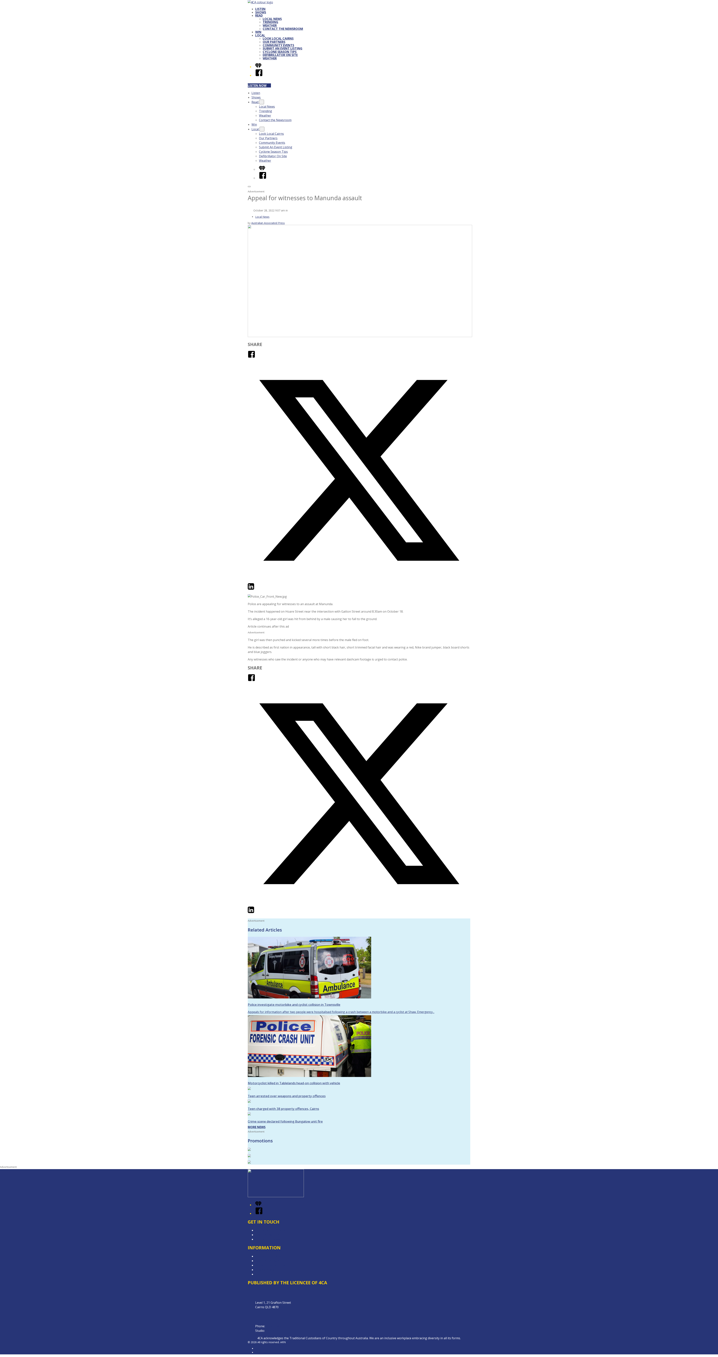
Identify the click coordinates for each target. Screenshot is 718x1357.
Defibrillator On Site (280, 55)
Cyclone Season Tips (280, 52)
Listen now (257, 85)
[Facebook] (259, 75)
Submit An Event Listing (282, 48)
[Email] (258, 589)
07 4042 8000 (275, 1326)
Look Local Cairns (278, 38)
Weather (270, 25)
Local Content (265, 1274)
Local (260, 35)
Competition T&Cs (268, 1256)
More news (257, 1127)
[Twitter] (359, 580)
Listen (260, 9)
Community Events (278, 45)
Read (259, 15)
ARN (258, 1348)
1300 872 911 (275, 1331)
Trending (270, 22)
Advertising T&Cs (267, 1261)
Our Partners (274, 42)
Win (258, 32)
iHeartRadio (262, 1352)
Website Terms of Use (270, 1265)
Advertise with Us (267, 1235)
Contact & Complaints (270, 1230)
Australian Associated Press (268, 223)
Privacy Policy (264, 1270)
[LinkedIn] (251, 589)
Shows (260, 12)
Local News (272, 19)
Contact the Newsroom (283, 29)
